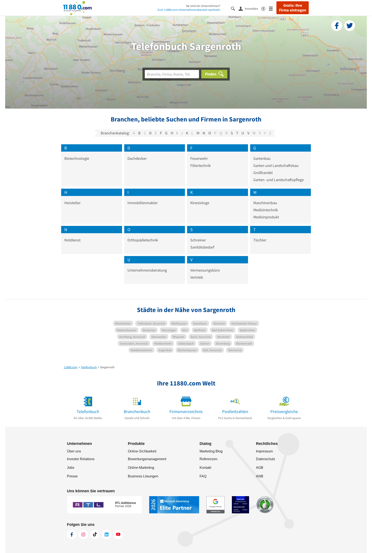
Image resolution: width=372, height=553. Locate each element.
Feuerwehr (199, 158)
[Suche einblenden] (235, 8)
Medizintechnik (265, 209)
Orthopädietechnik (142, 240)
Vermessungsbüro (205, 270)
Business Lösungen (143, 476)
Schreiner (198, 240)
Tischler (259, 240)
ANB (259, 476)
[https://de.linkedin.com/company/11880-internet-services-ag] (106, 534)
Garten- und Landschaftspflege (278, 179)
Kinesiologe (199, 202)
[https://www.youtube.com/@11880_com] (118, 534)
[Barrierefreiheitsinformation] (265, 8)
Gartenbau (262, 158)
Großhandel (263, 172)
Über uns (74, 451)
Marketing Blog (211, 451)
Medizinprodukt (266, 216)
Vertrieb (196, 277)
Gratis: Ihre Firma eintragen (292, 8)
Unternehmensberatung (147, 270)
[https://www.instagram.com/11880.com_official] (83, 534)
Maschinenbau (265, 202)
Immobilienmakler (142, 202)
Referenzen (208, 459)
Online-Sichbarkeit (142, 451)
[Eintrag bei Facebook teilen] (336, 25)
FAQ (203, 476)
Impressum (264, 451)
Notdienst (72, 240)
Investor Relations (81, 459)
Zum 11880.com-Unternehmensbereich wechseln (188, 10)
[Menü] (272, 8)
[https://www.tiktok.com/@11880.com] (95, 534)
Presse (72, 476)
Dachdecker (137, 158)
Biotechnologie (76, 158)
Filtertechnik (200, 165)
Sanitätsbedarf (202, 247)
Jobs (70, 467)
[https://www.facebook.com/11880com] (71, 534)
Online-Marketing (141, 467)
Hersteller (72, 202)
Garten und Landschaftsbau (276, 165)
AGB (259, 467)
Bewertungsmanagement (147, 459)
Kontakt (205, 467)
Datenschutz (265, 459)
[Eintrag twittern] (349, 25)
